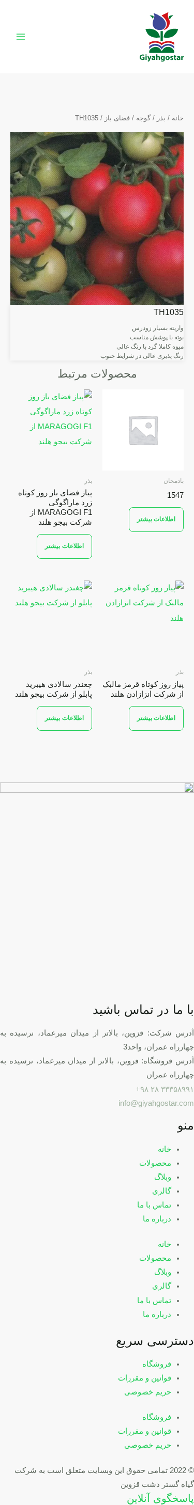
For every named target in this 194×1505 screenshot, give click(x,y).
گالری (161, 1191)
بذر (161, 118)
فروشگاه (156, 1364)
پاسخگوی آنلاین (160, 1498)
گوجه (143, 118)
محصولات (155, 1163)
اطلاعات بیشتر (156, 519)
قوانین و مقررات (144, 1378)
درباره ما (157, 1219)
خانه (178, 118)
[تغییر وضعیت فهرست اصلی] (20, 36)
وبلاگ (162, 1177)
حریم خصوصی (147, 1392)
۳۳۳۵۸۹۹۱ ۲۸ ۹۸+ (165, 1089)
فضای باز (117, 118)
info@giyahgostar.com (156, 1103)
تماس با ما (154, 1205)
